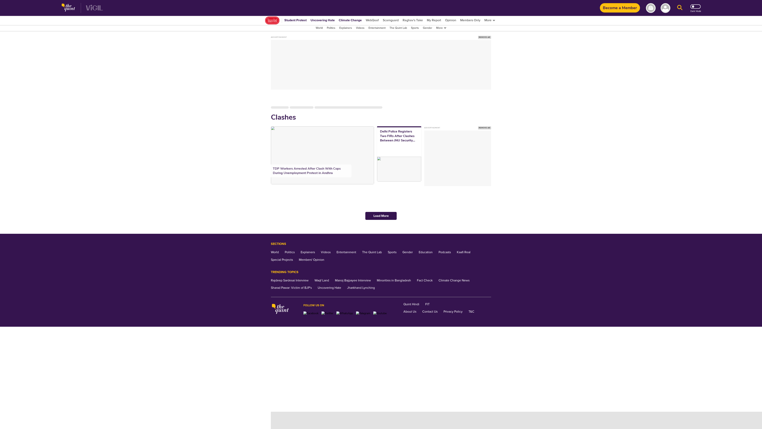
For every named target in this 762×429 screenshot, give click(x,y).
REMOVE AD (484, 37)
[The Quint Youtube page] (380, 313)
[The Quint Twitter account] (327, 313)
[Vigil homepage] (94, 8)
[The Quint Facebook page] (310, 313)
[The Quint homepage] (68, 8)
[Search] (679, 8)
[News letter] (651, 8)
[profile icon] (665, 8)
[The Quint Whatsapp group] (344, 313)
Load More (381, 216)
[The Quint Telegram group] (363, 313)
